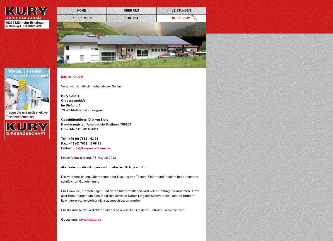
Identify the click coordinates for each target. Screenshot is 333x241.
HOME (81, 10)
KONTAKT (131, 18)
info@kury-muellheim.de (92, 148)
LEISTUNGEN (181, 10)
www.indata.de (90, 219)
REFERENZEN (82, 18)
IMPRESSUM (181, 18)
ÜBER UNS (131, 10)
